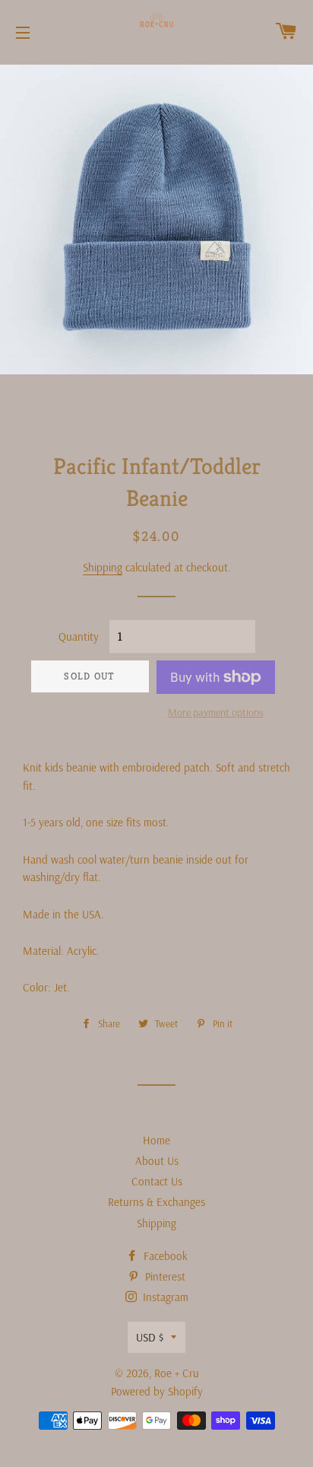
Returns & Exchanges (156, 1202)
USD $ (149, 1337)
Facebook (164, 1256)
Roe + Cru (176, 1373)
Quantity (78, 636)
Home (156, 1140)
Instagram (164, 1297)
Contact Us (156, 1181)
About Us (157, 1161)
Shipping (102, 567)
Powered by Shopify (157, 1391)
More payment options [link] (216, 712)
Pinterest (163, 1276)
